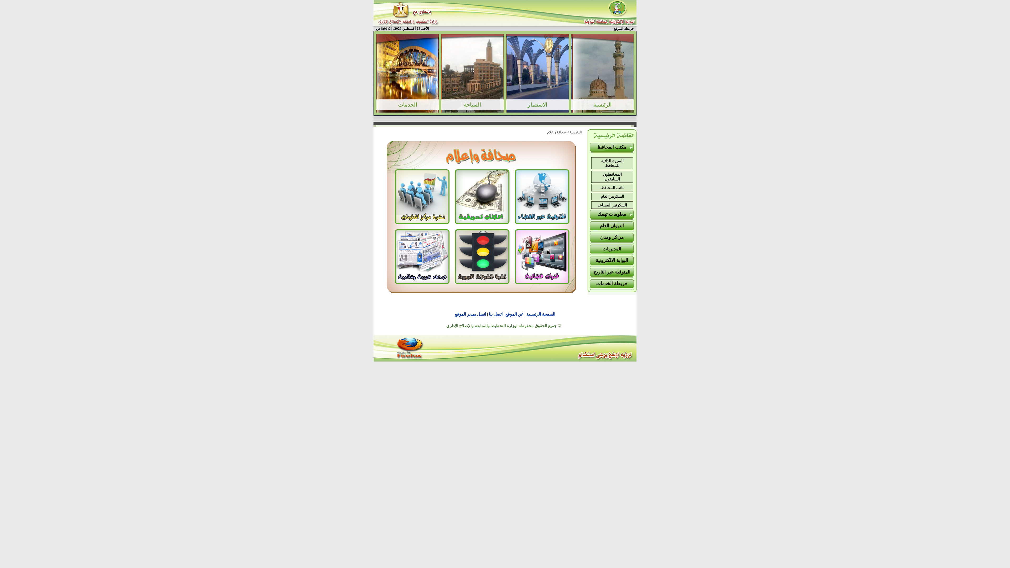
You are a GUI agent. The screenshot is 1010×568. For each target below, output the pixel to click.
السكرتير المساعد (612, 205)
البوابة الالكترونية (612, 260)
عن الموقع (515, 314)
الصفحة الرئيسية (541, 314)
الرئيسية (576, 132)
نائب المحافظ (612, 188)
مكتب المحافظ (612, 147)
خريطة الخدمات (612, 283)
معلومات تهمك (612, 214)
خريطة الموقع (624, 29)
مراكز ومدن (612, 237)
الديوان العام (612, 225)
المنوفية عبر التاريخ (612, 272)
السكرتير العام (612, 196)
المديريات (612, 248)
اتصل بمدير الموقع (470, 314)
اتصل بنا (496, 314)
